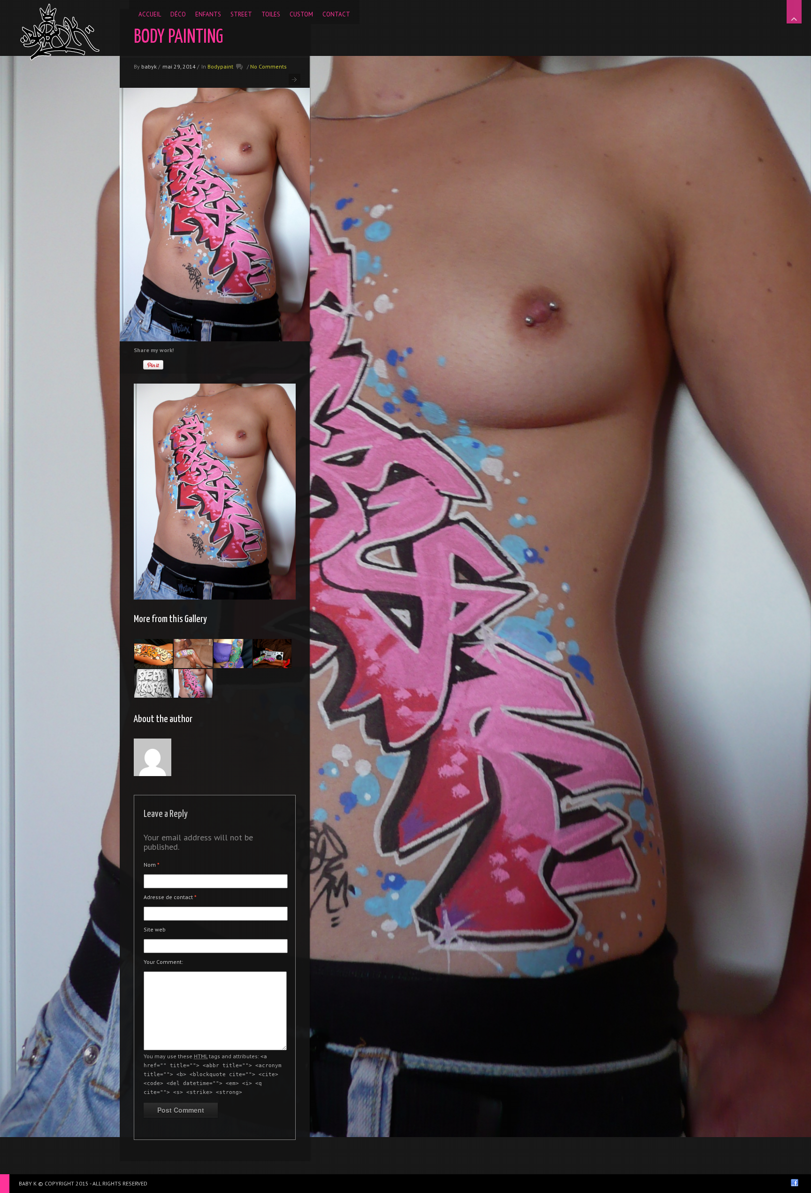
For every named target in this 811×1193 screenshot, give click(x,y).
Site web (155, 929)
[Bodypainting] (153, 653)
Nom (152, 864)
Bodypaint (220, 66)
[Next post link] (294, 79)
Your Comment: (163, 961)
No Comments (268, 66)
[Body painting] (193, 653)
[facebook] (794, 1182)
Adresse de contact (170, 897)
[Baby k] (59, 32)
